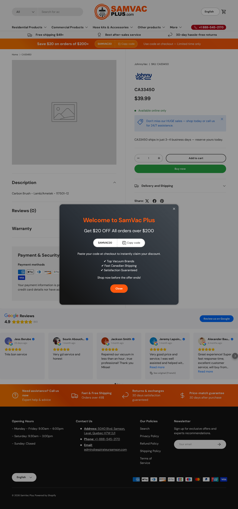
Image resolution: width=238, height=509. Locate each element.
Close (119, 288)
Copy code (133, 242)
